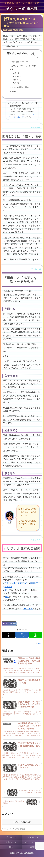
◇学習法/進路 (10, 623)
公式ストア (28, 608)
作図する (16, 73)
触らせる (16, 83)
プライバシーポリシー (33, 842)
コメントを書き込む (22, 822)
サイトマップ (33, 837)
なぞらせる (17, 76)
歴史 (6, 583)
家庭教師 (33, 847)
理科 (7, 597)
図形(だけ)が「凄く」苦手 (20, 62)
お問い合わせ (11, 842)
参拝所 (11, 847)
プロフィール (11, 837)
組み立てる (17, 80)
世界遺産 (8, 587)
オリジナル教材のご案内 (19, 87)
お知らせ (13, 91)
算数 (6, 590)
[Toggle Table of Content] (35, 57)
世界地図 (34, 583)
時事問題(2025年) (19, 583)
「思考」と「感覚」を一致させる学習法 (23, 67)
